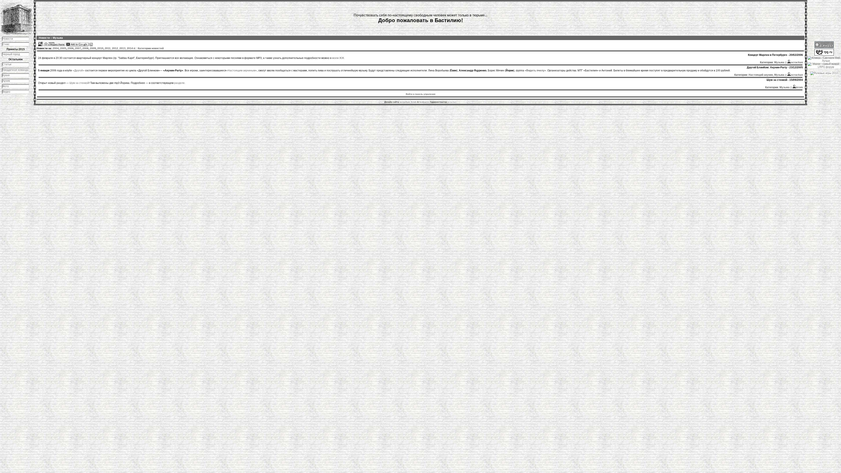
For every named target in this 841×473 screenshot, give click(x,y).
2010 (100, 48)
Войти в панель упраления (420, 94)
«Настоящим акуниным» (241, 70)
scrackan (452, 102)
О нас (5, 44)
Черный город (11, 54)
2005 (63, 48)
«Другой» (78, 70)
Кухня (6, 75)
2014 (130, 48)
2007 (78, 48)
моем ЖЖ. (338, 58)
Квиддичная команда (15, 69)
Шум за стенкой (79, 83)
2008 (85, 48)
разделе (179, 83)
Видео (6, 91)
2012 (115, 48)
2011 (108, 48)
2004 (56, 48)
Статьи (6, 64)
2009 (93, 48)
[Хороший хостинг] (824, 47)
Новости (7, 38)
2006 (70, 48)
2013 (122, 48)
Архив (6, 80)
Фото (5, 86)
